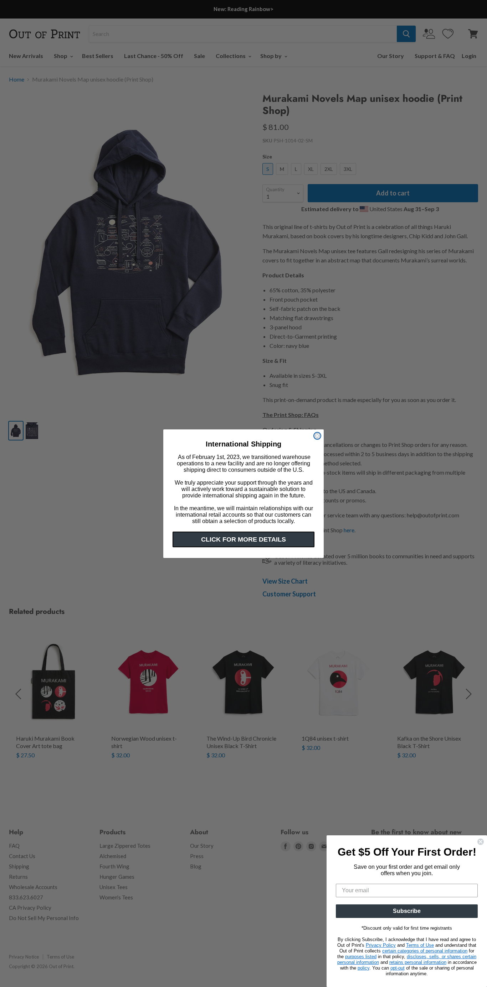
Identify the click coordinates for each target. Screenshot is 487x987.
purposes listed (360, 956)
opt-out (397, 968)
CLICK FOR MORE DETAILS (243, 539)
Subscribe (407, 911)
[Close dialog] (317, 435)
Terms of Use (420, 945)
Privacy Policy (381, 945)
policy (363, 968)
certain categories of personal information (424, 951)
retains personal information (417, 962)
